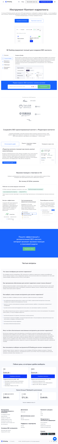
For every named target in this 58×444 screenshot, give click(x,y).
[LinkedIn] (56, 441)
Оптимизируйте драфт (8, 162)
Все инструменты (4, 424)
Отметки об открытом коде (46, 427)
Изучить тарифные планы (28, 402)
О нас (42, 413)
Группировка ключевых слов (6, 421)
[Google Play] (51, 434)
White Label (23, 411)
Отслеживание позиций (5, 414)
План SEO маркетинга (25, 419)
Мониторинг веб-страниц (6, 430)
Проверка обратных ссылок (6, 419)
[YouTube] (54, 441)
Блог (41, 411)
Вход (23, 1)
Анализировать (43, 86)
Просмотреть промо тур (32, 1)
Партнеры (23, 427)
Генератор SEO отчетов (5, 431)
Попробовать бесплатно (46, 1)
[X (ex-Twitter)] (51, 441)
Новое (42, 415)
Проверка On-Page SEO (5, 417)
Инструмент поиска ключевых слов (7, 422)
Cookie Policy (43, 424)
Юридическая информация (46, 425)
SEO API (22, 418)
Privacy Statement (44, 422)
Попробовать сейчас (29, 249)
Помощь (22, 425)
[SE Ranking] (8, 2)
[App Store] (44, 434)
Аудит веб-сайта (4, 416)
